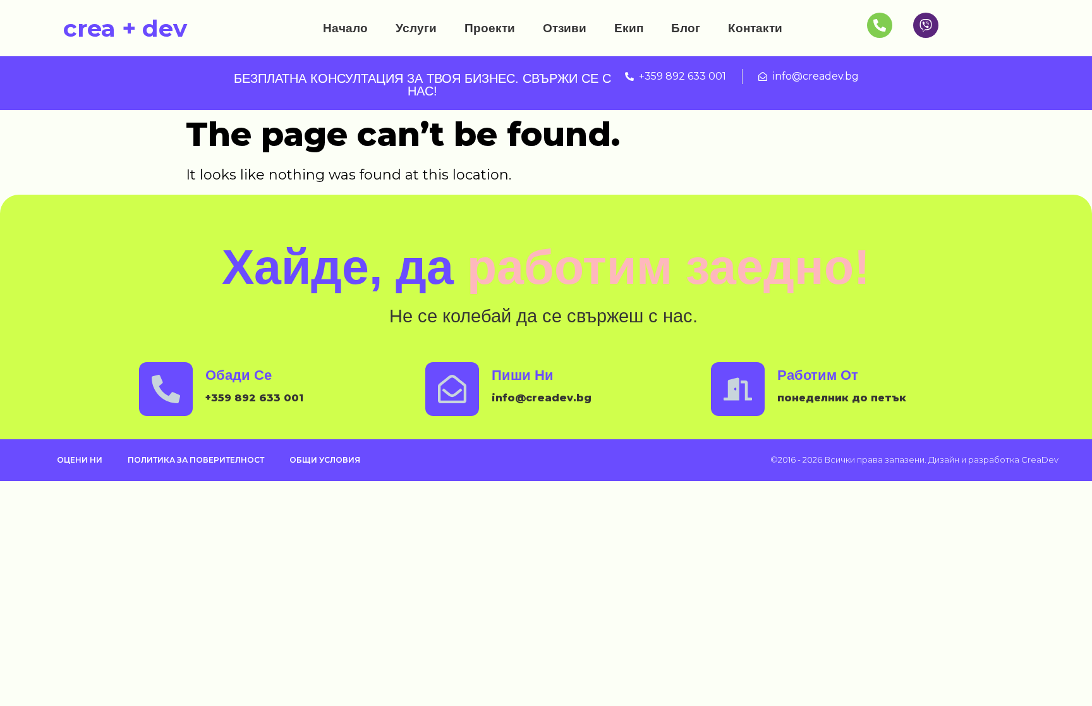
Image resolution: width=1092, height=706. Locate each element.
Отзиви (564, 28)
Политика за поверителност (196, 460)
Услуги (416, 28)
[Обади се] (166, 389)
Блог (685, 28)
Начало (345, 28)
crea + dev (125, 28)
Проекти (489, 28)
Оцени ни (79, 460)
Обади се (238, 375)
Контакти (755, 28)
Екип (628, 28)
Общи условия (324, 460)
